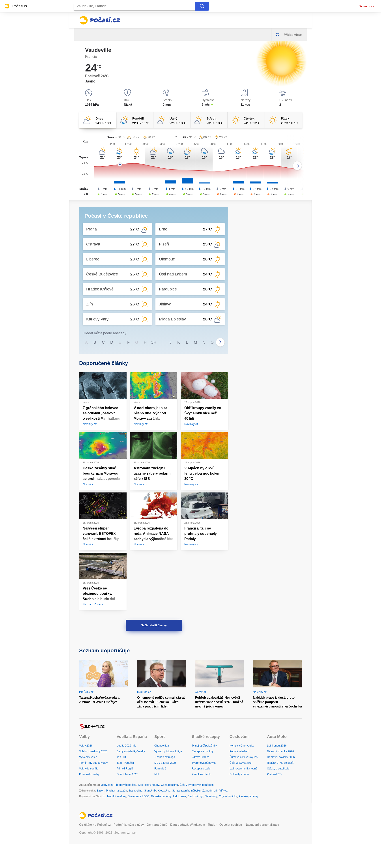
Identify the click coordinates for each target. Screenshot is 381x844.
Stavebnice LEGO (138, 796)
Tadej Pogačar (125, 762)
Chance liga (161, 745)
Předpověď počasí (125, 784)
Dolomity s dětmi (239, 774)
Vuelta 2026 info (126, 745)
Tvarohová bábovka (204, 762)
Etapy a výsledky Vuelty (131, 751)
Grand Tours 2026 (127, 774)
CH (153, 342)
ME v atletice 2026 (165, 762)
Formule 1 (160, 768)
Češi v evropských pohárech (197, 784)
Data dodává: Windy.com (187, 824)
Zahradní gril (210, 790)
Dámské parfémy (161, 796)
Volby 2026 (86, 745)
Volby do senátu (88, 768)
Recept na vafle (201, 768)
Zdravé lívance (200, 757)
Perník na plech (201, 774)
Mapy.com (107, 784)
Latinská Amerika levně (243, 768)
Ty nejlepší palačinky (204, 745)
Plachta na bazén (116, 790)
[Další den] (297, 165)
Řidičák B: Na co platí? (280, 762)
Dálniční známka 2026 (280, 751)
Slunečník (150, 790)
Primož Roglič (125, 768)
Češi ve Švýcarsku (241, 762)
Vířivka (223, 790)
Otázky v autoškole (278, 768)
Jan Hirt (121, 757)
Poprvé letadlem (239, 751)
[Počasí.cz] (99, 20)
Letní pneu (179, 796)
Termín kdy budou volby (93, 762)
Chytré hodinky (228, 796)
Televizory (211, 796)
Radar (212, 824)
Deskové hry (195, 796)
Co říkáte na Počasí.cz (95, 824)
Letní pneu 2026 (277, 745)
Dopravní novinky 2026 (281, 757)
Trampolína (135, 790)
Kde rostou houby (148, 784)
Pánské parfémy (248, 796)
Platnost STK (274, 774)
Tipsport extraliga (164, 757)
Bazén (100, 790)
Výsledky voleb (88, 757)
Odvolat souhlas (230, 824)
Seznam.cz (366, 6)
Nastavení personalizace (262, 824)
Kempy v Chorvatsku (242, 745)
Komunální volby (89, 774)
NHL (157, 774)
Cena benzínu (169, 784)
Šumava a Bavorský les (244, 757)
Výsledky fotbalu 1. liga (168, 751)
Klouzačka (164, 790)
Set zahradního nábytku (186, 790)
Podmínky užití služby (129, 824)
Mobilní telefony (116, 796)
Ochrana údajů (157, 824)
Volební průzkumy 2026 (93, 751)
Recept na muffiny (202, 751)
